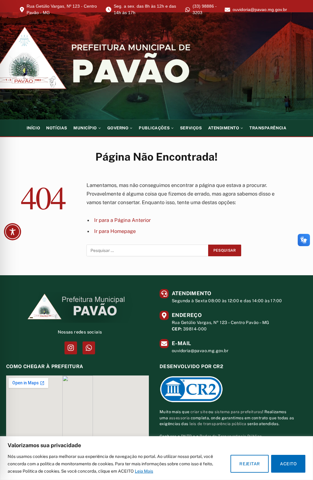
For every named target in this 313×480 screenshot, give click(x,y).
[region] (156, 458)
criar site (199, 412)
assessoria (179, 418)
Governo (118, 128)
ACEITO (288, 463)
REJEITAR (249, 463)
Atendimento (223, 128)
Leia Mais (144, 471)
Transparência (267, 128)
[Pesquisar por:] (148, 250)
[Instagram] (70, 347)
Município (85, 128)
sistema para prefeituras (239, 412)
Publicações (154, 128)
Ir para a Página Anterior (122, 220)
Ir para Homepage (115, 231)
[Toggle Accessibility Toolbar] (12, 232)
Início (33, 128)
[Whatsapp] (89, 347)
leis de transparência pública (218, 423)
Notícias (56, 128)
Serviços (191, 128)
